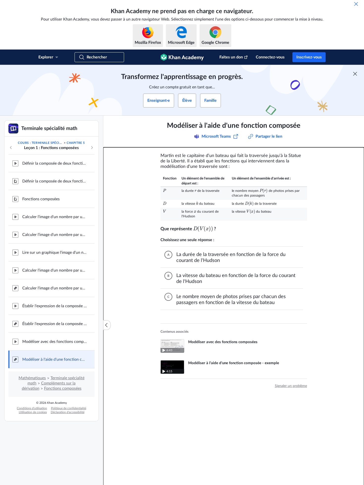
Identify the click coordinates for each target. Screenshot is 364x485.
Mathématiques (32, 378)
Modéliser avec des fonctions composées (54, 342)
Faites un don (231, 57)
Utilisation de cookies (33, 412)
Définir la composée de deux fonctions (54, 163)
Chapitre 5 (76, 142)
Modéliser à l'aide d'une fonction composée (54, 359)
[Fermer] (356, 4)
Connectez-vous (270, 57)
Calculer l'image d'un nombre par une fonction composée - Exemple (54, 270)
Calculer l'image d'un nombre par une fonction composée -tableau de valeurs (54, 235)
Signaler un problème (291, 386)
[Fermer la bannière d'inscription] (355, 74)
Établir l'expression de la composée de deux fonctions (54, 306)
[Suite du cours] (92, 148)
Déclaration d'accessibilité (67, 412)
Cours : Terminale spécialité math (40, 142)
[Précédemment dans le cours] (11, 148)
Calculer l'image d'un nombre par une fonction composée (54, 217)
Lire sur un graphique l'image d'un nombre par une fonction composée (54, 253)
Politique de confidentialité (68, 408)
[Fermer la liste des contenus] (107, 325)
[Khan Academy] (182, 57)
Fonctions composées (41, 199)
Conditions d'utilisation (32, 408)
